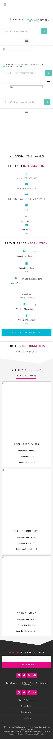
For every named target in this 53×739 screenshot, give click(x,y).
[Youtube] (34, 675)
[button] (26, 41)
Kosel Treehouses (26, 444)
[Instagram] (29, 675)
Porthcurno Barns (26, 531)
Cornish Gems (26, 613)
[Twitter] (24, 675)
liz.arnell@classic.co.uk (26, 188)
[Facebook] (18, 675)
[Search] (44, 31)
